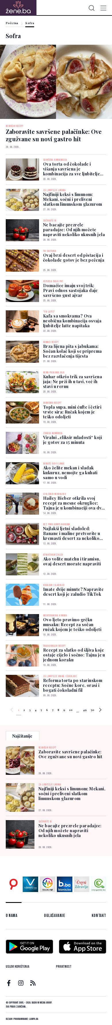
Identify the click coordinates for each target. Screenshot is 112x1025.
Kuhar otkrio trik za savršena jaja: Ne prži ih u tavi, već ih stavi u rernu (72, 381)
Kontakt (99, 915)
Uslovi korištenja (17, 967)
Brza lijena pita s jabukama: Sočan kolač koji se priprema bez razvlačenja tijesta (72, 351)
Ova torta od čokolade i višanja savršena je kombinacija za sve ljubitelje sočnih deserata (71, 169)
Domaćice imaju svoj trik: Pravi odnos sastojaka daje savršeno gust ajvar (70, 290)
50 (92, 710)
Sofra (29, 23)
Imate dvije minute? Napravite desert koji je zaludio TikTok (73, 592)
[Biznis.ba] (64, 884)
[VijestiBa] (30, 884)
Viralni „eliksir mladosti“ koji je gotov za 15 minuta (72, 440)
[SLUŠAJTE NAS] (47, 884)
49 (85, 710)
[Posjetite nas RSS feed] (33, 983)
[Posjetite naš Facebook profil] (9, 983)
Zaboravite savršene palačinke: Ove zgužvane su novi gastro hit (70, 754)
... (77, 711)
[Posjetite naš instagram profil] (21, 983)
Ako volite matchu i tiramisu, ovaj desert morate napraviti (72, 561)
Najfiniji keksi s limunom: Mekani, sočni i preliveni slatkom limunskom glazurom (72, 199)
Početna (12, 23)
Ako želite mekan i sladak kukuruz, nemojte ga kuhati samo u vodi (70, 472)
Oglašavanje (54, 915)
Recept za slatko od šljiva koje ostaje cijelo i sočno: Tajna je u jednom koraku (74, 655)
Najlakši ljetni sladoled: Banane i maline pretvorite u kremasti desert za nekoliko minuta (71, 536)
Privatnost (64, 967)
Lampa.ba (33, 1019)
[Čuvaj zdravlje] (81, 884)
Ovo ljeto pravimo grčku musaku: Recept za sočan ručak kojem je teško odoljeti (72, 624)
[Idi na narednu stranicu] (100, 711)
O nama (12, 915)
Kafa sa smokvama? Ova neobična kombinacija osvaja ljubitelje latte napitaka (72, 320)
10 (70, 710)
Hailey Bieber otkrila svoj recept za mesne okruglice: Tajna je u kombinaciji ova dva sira (73, 505)
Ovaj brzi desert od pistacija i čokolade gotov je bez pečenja (73, 257)
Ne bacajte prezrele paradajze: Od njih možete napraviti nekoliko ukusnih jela (74, 229)
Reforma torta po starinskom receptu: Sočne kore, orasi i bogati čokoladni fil (72, 685)
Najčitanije (22, 736)
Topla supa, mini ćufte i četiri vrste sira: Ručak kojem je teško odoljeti (72, 412)
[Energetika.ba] (98, 884)
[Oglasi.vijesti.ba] (13, 884)
